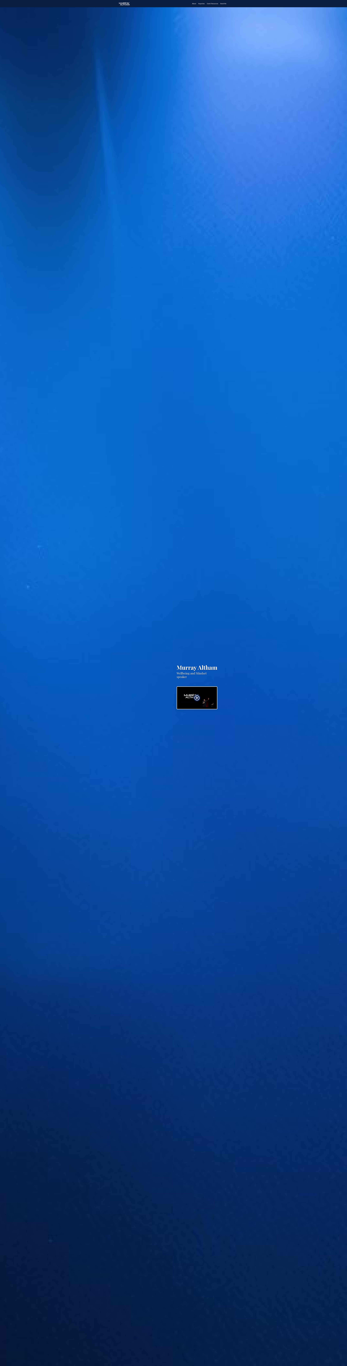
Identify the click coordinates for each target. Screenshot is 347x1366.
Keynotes (201, 4)
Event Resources (212, 4)
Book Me (223, 4)
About (194, 4)
